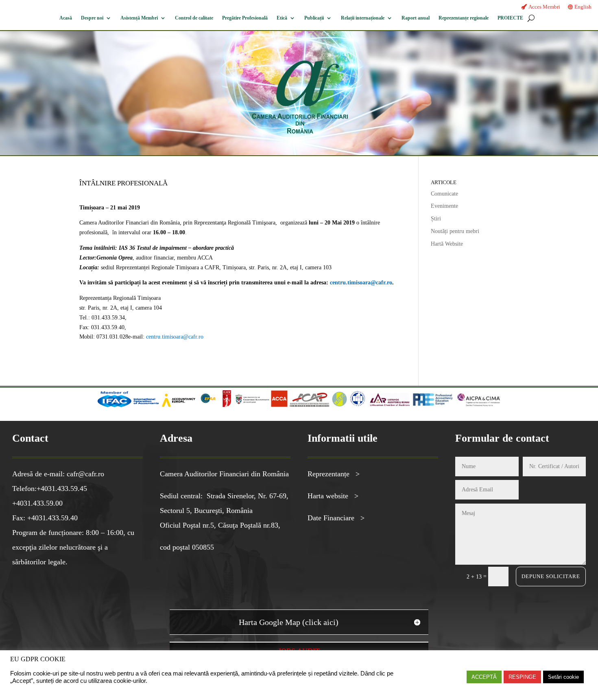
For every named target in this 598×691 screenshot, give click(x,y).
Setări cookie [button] (563, 677)
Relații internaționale (362, 18)
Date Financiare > (336, 518)
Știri (436, 219)
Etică (282, 18)
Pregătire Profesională (245, 18)
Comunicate (444, 194)
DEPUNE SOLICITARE (551, 576)
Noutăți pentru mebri (455, 231)
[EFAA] (208, 405)
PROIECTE (510, 18)
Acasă (65, 18)
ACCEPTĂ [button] (484, 677)
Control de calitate (194, 18)
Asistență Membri (139, 18)
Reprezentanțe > (334, 474)
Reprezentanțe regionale (464, 18)
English (582, 7)
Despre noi (92, 18)
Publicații (314, 18)
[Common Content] (220, 405)
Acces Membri (544, 7)
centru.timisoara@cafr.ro (361, 282)
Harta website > (333, 496)
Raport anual (416, 18)
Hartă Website (447, 244)
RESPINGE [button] (522, 677)
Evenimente (444, 206)
